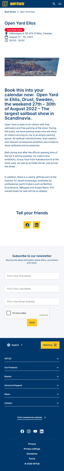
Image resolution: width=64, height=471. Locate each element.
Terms (32, 458)
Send (32, 322)
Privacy (32, 444)
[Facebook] (22, 431)
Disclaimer (32, 454)
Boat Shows (10, 12)
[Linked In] (41, 431)
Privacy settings (32, 449)
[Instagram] (29, 431)
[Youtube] (35, 431)
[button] (54, 4)
